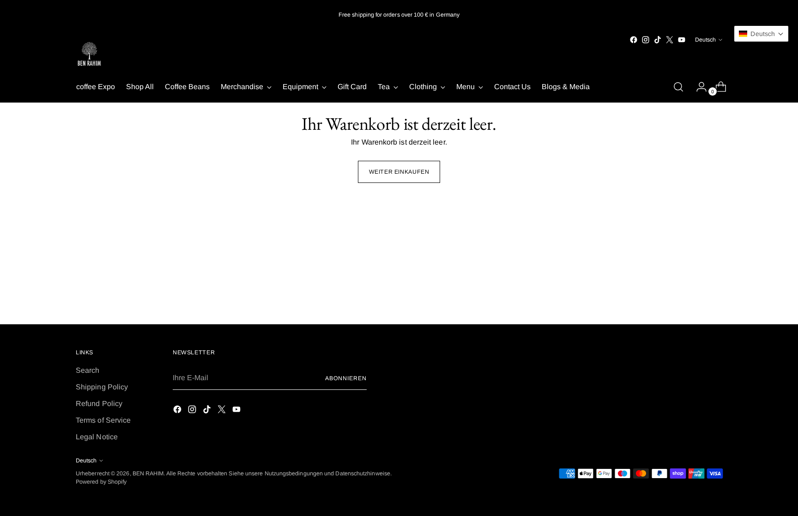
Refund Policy (99, 403)
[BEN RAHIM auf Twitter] (669, 40)
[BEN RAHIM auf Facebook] (633, 40)
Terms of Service (103, 420)
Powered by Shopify (101, 482)
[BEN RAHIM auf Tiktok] (657, 40)
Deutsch (705, 39)
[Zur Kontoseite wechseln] (698, 87)
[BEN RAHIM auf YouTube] (681, 40)
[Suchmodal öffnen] (678, 87)
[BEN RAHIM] (89, 55)
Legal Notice (97, 437)
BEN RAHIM (148, 473)
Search (87, 370)
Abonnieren (346, 378)
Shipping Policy (102, 387)
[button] (761, 34)
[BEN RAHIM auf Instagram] (645, 40)
